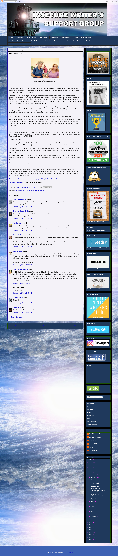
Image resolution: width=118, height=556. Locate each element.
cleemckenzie (18, 251)
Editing (89, 406)
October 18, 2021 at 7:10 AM (22, 219)
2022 (91, 470)
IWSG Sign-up (31, 37)
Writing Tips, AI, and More (83, 37)
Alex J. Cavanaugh (19, 199)
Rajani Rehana (18, 297)
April (92, 511)
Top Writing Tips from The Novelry (97, 482)
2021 (91, 472)
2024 (91, 465)
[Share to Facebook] (49, 187)
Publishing (90, 412)
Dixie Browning (19, 190)
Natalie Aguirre (18, 223)
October (93, 480)
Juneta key (17, 307)
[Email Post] (40, 187)
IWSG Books (43, 37)
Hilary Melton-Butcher (20, 269)
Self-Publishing (36, 41)
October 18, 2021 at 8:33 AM (22, 230)
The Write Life (95, 486)
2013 (91, 540)
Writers (36, 190)
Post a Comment (16, 317)
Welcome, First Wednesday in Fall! (97, 494)
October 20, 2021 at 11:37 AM (22, 265)
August (93, 501)
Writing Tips (90, 415)
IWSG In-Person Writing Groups (19, 44)
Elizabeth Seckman (15, 182)
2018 (91, 527)
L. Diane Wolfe (93, 444)
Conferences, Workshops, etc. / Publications (79, 41)
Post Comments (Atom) (49, 331)
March (93, 514)
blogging (89, 418)
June (92, 506)
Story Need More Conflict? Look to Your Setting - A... (98, 490)
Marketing (57, 41)
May (92, 509)
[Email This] (44, 187)
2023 (91, 467)
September (94, 499)
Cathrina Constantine (95, 437)
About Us (20, 37)
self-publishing (91, 421)
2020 (91, 522)
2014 (91, 537)
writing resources (92, 424)
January (93, 519)
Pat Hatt (91, 447)
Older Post (77, 326)
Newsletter (54, 37)
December (94, 474)
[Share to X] (48, 187)
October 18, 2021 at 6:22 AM (22, 207)
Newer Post (13, 326)
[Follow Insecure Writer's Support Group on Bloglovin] (95, 398)
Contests (47, 41)
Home (11, 37)
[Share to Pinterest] (51, 187)
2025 (91, 462)
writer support (29, 190)
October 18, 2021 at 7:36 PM (22, 247)
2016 (91, 532)
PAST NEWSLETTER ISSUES (96, 230)
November (94, 477)
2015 (91, 535)
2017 (91, 530)
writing (42, 190)
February (94, 516)
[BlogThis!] (46, 187)
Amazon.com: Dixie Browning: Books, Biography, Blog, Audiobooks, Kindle (33, 179)
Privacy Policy (66, 37)
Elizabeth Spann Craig (21, 211)
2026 (91, 460)
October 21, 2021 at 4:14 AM (22, 303)
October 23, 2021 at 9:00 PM (22, 313)
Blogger (70, 552)
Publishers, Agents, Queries (18, 41)
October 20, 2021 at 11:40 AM (22, 283)
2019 (91, 524)
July (92, 504)
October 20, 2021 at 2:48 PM (22, 293)
